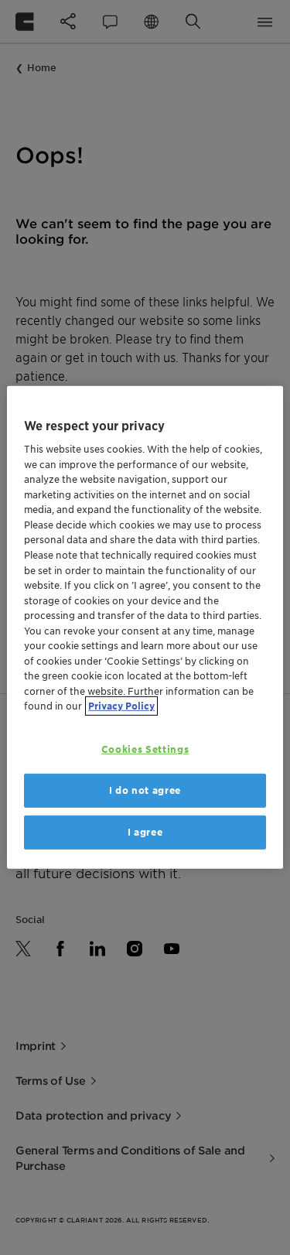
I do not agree (145, 790)
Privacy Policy (121, 706)
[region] (144, 627)
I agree (145, 832)
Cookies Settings (145, 749)
